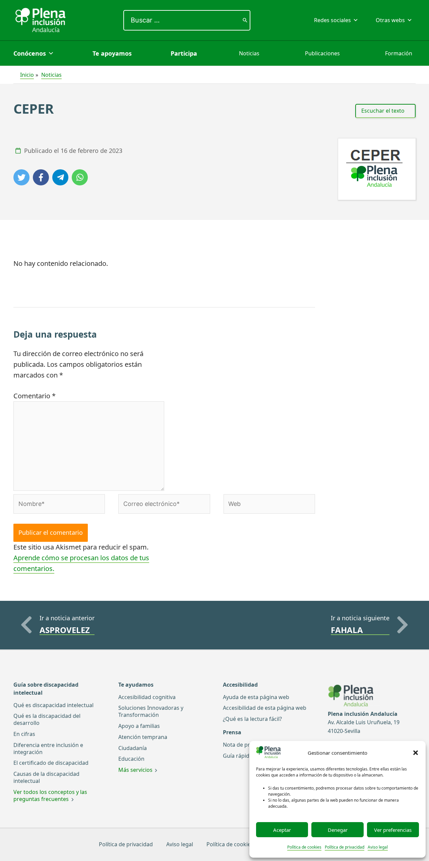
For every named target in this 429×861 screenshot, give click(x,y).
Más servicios (135, 769)
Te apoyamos (112, 53)
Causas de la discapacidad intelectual (46, 777)
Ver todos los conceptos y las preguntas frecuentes (50, 795)
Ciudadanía (132, 748)
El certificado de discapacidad (50, 762)
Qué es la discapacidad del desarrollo (46, 719)
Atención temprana (142, 737)
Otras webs (390, 20)
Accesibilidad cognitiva (147, 697)
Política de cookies (304, 847)
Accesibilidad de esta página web (264, 707)
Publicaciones (322, 53)
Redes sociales (332, 20)
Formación (398, 53)
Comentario (34, 395)
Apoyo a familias (139, 726)
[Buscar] (245, 20)
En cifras (24, 734)
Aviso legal (378, 847)
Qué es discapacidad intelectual (53, 705)
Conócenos (29, 53)
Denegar (338, 829)
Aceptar (282, 829)
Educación (131, 758)
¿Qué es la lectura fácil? (252, 719)
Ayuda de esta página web (256, 697)
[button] (415, 752)
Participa (184, 53)
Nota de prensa (242, 744)
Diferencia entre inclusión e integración (48, 748)
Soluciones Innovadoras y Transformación (150, 711)
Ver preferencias (393, 829)
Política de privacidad (344, 847)
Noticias (249, 53)
